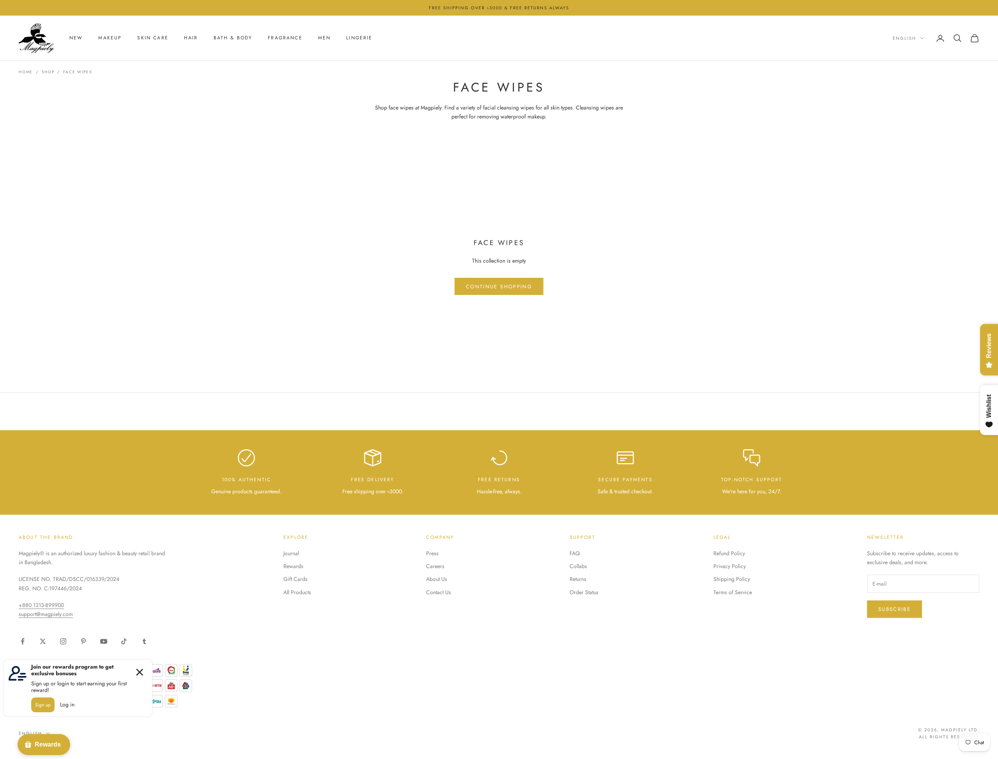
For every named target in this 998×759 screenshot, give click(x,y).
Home (26, 72)
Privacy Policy (729, 566)
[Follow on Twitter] (43, 641)
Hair (191, 38)
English (904, 38)
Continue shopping (499, 286)
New (76, 38)
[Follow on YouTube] (104, 641)
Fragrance (285, 38)
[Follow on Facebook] (23, 641)
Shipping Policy (731, 579)
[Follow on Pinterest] (83, 641)
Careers (435, 566)
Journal (291, 553)
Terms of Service (732, 592)
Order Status (584, 592)
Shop (48, 72)
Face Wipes (77, 72)
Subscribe (894, 609)
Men (324, 38)
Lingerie (359, 38)
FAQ (575, 553)
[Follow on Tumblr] (144, 641)
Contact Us (438, 592)
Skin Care (152, 38)
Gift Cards (295, 579)
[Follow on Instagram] (63, 641)
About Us (436, 579)
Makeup (110, 38)
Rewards (293, 566)
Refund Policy (729, 553)
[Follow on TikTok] (124, 641)
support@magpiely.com (46, 614)
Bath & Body (233, 38)
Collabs (578, 566)
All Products (297, 592)
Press (432, 553)
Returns (578, 579)
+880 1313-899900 (41, 605)
